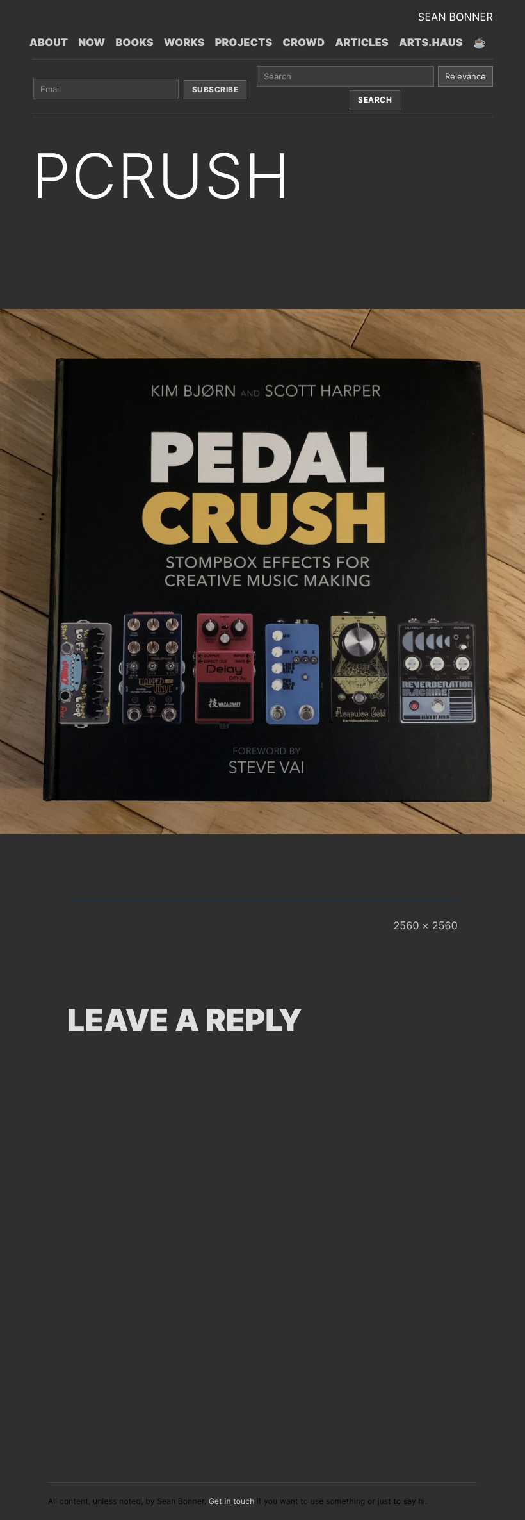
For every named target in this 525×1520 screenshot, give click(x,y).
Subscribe (215, 89)
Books (134, 42)
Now (91, 42)
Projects (244, 42)
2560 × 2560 (425, 925)
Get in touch (232, 1501)
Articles (362, 42)
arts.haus (431, 42)
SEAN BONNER (455, 16)
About (48, 42)
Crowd (304, 42)
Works (184, 42)
